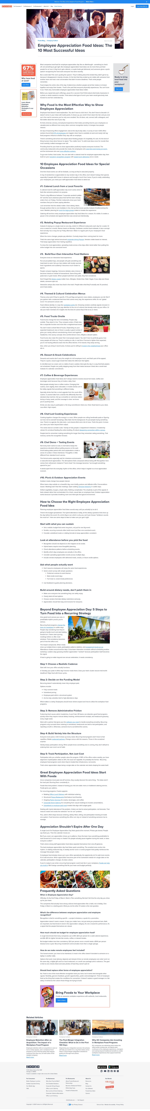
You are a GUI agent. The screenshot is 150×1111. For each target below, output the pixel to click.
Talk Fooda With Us (142, 6)
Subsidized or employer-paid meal (55, 805)
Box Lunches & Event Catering (54, 1091)
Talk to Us (119, 89)
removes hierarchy (84, 487)
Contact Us (88, 1086)
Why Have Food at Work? (53, 1081)
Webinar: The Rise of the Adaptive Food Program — (74, 2)
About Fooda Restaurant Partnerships (72, 1082)
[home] (7, 6)
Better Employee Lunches (33, 1081)
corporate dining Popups (75, 239)
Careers (88, 1093)
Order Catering (58, 6)
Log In (132, 6)
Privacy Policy (120, 1104)
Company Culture (52, 41)
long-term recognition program (60, 157)
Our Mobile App (30, 1086)
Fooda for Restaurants (72, 1090)
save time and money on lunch (96, 149)
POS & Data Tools (70, 1088)
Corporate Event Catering (52, 803)
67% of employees (59, 133)
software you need (72, 722)
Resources (88, 1081)
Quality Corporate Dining (33, 1083)
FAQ (27, 1088)
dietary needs (56, 279)
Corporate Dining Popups (53, 1086)
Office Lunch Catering (52, 1088)
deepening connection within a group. (92, 430)
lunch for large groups (66, 210)
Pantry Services (55, 800)
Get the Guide (26, 114)
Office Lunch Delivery (57, 794)
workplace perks (69, 305)
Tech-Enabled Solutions (52, 1083)
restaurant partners (58, 739)
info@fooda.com (70, 1100)
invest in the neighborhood (91, 346)
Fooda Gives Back (90, 1091)
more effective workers (67, 151)
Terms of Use (100, 1104)
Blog (52, 6)
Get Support (81, 1100)
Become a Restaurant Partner (73, 1086)
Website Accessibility (110, 1104)
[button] (17, 6)
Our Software (89, 1088)
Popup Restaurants (57, 797)
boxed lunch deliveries (81, 157)
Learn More (26, 85)
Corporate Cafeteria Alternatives (54, 1093)
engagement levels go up (94, 647)
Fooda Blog (41, 41)
